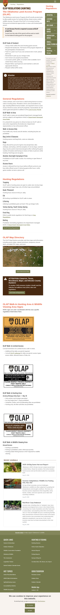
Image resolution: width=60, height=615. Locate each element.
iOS (37, 590)
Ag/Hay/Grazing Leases (10, 582)
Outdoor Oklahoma (8, 546)
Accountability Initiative (10, 585)
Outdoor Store (40, 578)
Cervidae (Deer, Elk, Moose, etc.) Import (42, 561)
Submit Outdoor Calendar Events (12, 565)
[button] (18, 376)
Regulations (20, 4)
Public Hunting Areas (49, 50)
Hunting (12, 4)
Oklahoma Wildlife (8, 554)
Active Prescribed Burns (10, 574)
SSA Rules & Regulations (17, 292)
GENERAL (50, 15)
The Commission (8, 558)
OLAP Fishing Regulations (11, 228)
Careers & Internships (9, 543)
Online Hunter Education (38, 546)
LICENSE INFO (49, 20)
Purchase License (41, 574)
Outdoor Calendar (41, 582)
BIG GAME (50, 25)
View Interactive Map (23, 271)
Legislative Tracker (8, 561)
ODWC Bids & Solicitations (10, 578)
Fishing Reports (36, 554)
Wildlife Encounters (9, 589)
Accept (30, 610)
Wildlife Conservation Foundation (12, 550)
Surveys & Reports (36, 558)
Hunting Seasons (36, 543)
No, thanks (30, 605)
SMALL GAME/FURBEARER (52, 43)
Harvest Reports (36, 550)
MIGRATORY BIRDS (51, 36)
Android (34, 590)
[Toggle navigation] (55, 1)
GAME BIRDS (49, 30)
